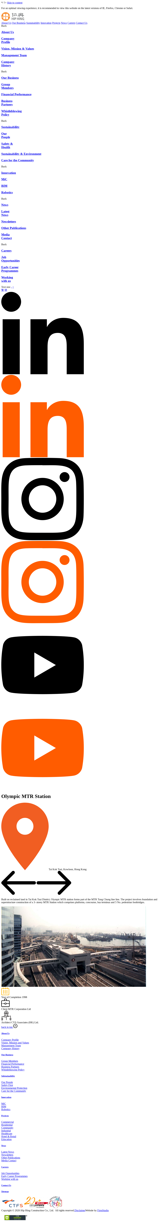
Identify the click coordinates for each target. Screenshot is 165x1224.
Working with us (9, 1179)
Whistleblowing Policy (12, 1069)
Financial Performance (12, 1064)
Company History (10, 1048)
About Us (6, 23)
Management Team (11, 1045)
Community (7, 1127)
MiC (3, 1103)
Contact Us (81, 23)
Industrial (6, 1130)
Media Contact (8, 1160)
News (64, 23)
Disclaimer (79, 1210)
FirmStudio (103, 1210)
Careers (71, 23)
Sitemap (5, 1191)
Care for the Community (13, 1091)
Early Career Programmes (14, 1176)
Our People (7, 1082)
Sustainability (33, 23)
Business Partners (10, 1066)
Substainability (8, 1076)
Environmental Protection (14, 1088)
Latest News (7, 1152)
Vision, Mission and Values (15, 1042)
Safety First (7, 1085)
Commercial (7, 1122)
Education (6, 1139)
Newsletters (7, 1154)
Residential (7, 1124)
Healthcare (6, 1133)
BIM (3, 1106)
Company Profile (10, 1039)
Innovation (46, 23)
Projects (56, 23)
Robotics (5, 1109)
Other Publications (10, 1157)
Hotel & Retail (8, 1136)
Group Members (9, 1061)
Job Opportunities (10, 1173)
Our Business (19, 23)
